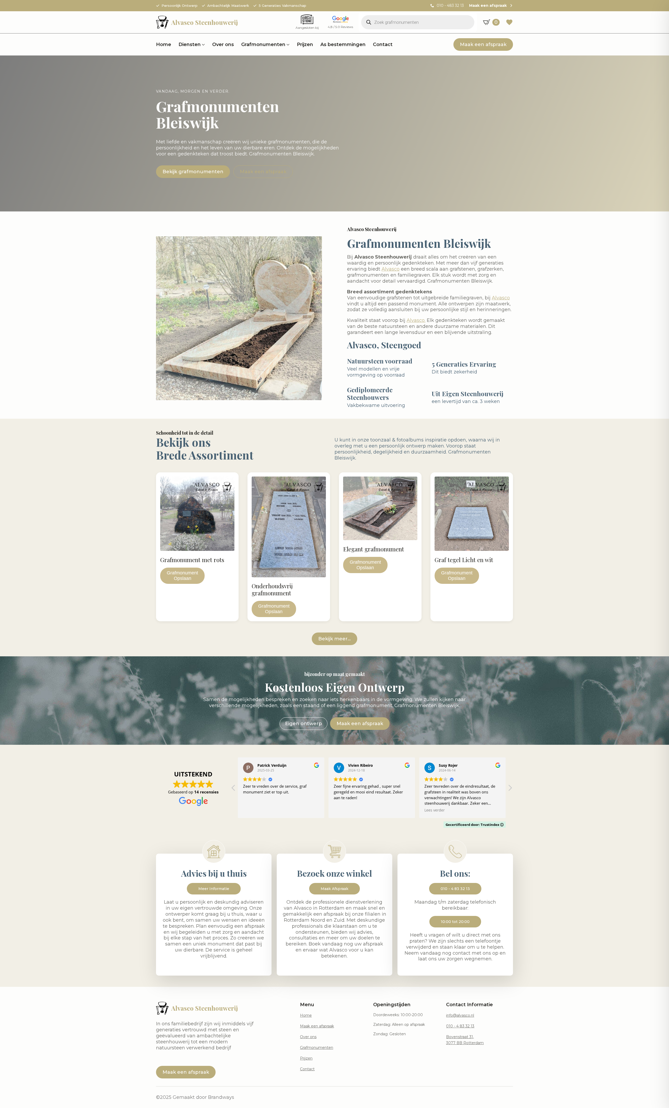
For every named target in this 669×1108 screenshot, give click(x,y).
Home (163, 44)
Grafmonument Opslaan (182, 575)
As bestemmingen (343, 44)
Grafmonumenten (263, 44)
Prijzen (305, 44)
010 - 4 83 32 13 (460, 1026)
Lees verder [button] (434, 810)
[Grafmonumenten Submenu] (287, 44)
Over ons (223, 44)
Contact (383, 44)
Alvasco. (416, 320)
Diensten (189, 44)
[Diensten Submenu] (203, 44)
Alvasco (391, 269)
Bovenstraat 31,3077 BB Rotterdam (465, 1039)
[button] (509, 789)
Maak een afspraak (317, 1026)
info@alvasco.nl (460, 1015)
